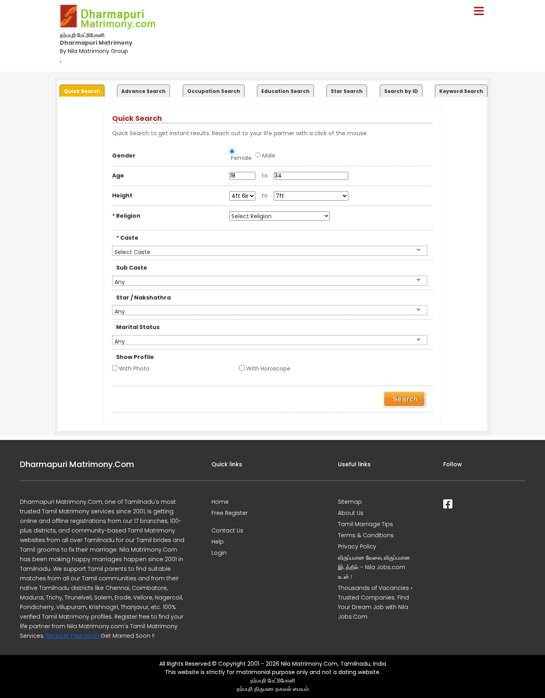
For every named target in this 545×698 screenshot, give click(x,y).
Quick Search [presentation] (82, 91)
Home (220, 502)
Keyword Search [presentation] (461, 91)
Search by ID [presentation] (401, 91)
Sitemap (350, 502)
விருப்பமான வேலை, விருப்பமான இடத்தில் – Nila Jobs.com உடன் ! (374, 567)
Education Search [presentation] (285, 91)
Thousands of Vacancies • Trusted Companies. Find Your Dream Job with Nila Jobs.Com (375, 602)
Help (217, 542)
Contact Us (227, 530)
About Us (350, 513)
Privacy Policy (357, 546)
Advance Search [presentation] (143, 91)
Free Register (229, 513)
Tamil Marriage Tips (365, 524)
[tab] (81, 89)
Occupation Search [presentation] (213, 91)
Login (219, 553)
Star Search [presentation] (347, 91)
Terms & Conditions (366, 535)
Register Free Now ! (72, 636)
